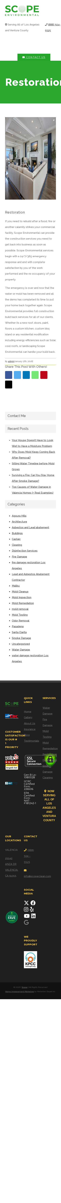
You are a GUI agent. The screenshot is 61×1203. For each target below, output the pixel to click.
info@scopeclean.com (37, 876)
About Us (29, 723)
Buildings (17, 533)
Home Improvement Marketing (19, 991)
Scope (24, 987)
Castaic (16, 539)
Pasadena (18, 626)
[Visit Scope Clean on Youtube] (27, 916)
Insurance (30, 729)
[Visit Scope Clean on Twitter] (27, 903)
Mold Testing (20, 614)
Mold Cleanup (20, 591)
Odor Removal (20, 620)
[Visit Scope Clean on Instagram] (26, 910)
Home (27, 711)
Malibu (16, 585)
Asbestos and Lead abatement (30, 527)
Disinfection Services (24, 550)
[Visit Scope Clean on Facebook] (33, 903)
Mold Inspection (21, 597)
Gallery (28, 717)
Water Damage (21, 649)
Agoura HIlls (19, 515)
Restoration (49, 754)
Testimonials (30, 740)
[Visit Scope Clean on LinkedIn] (33, 916)
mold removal (20, 609)
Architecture (19, 521)
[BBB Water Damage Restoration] (11, 782)
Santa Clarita (19, 632)
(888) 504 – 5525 (29, 856)
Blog (27, 735)
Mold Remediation (23, 603)
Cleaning (17, 544)
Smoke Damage (21, 638)
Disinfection (49, 760)
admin (11, 361)
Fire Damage (19, 556)
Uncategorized (21, 643)
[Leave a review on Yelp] (32, 910)
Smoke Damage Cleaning (48, 771)
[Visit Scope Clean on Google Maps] (26, 923)
